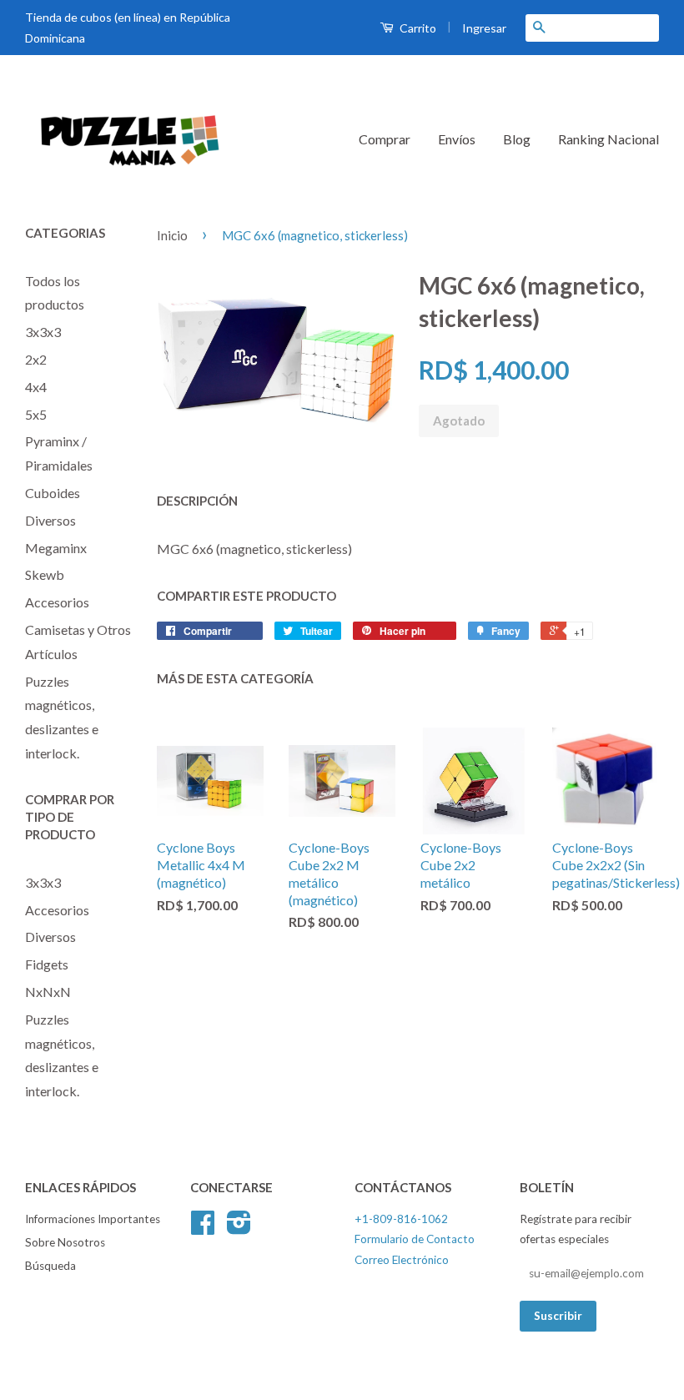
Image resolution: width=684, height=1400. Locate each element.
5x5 (36, 414)
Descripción (197, 500)
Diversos (50, 520)
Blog (517, 139)
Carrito (416, 28)
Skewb (44, 574)
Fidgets (46, 964)
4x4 (36, 387)
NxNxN (48, 992)
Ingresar (484, 28)
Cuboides (52, 493)
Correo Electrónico (402, 1260)
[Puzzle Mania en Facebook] (202, 1228)
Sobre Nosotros (65, 1242)
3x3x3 (43, 332)
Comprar (384, 139)
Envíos (456, 139)
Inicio (172, 235)
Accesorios (57, 602)
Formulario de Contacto (415, 1239)
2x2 (36, 359)
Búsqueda (50, 1265)
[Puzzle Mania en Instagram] (239, 1228)
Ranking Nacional (608, 139)
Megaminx (56, 548)
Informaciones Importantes (92, 1219)
